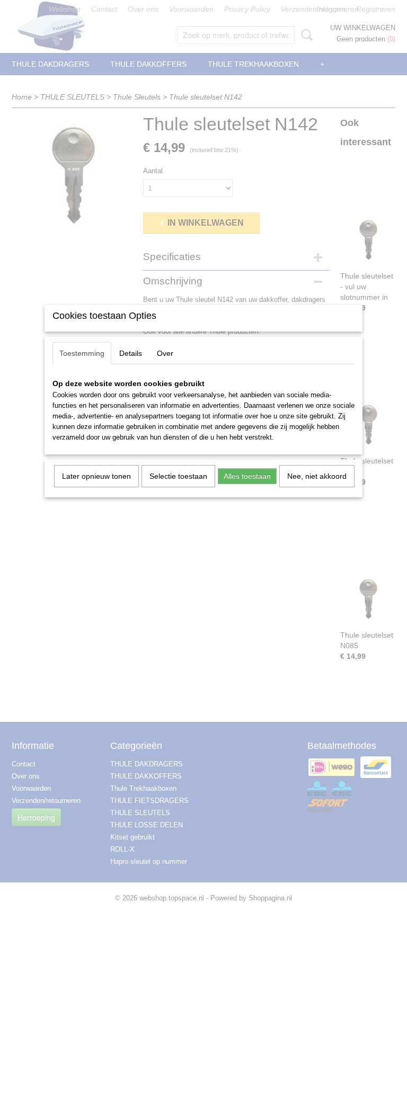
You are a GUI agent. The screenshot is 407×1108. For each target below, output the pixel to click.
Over (165, 353)
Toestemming (81, 353)
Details (130, 353)
